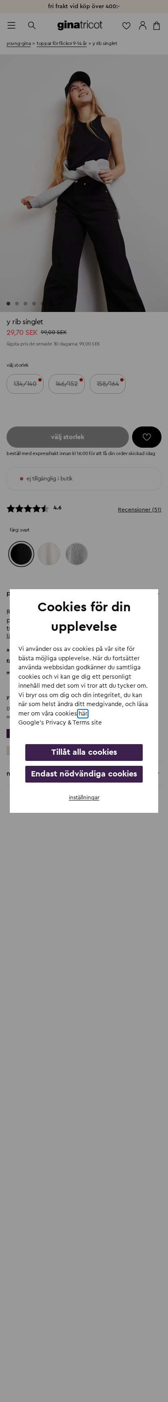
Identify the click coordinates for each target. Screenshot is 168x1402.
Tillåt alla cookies (84, 752)
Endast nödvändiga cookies (84, 774)
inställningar (84, 798)
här (83, 714)
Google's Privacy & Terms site (60, 723)
